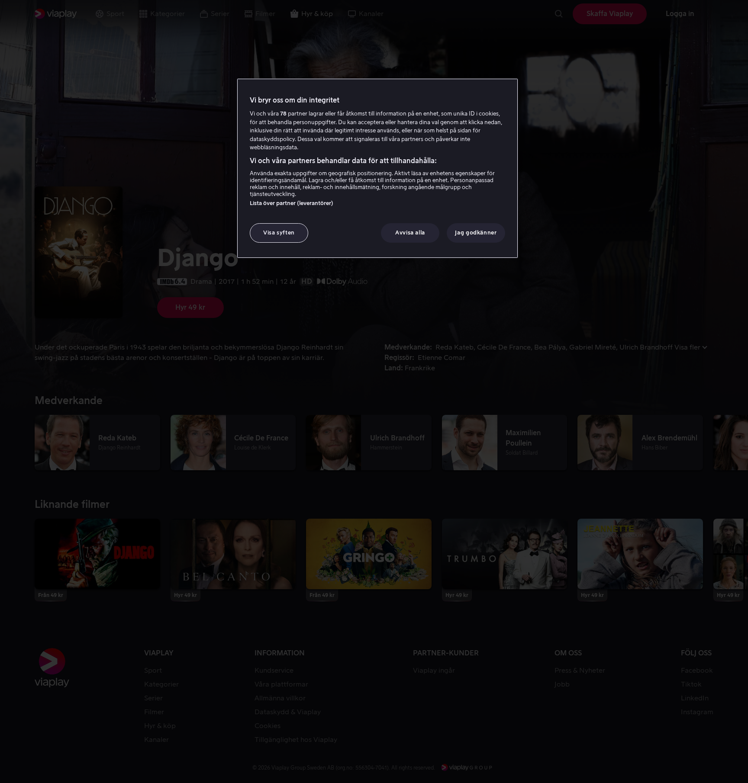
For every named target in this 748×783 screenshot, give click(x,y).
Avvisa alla (410, 232)
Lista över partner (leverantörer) (291, 203)
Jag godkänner (476, 232)
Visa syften (279, 232)
